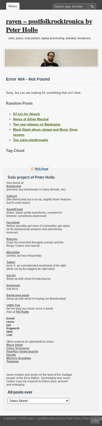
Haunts (11, 355)
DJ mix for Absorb (26, 114)
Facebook (13, 222)
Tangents (12, 361)
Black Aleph (14, 345)
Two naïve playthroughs (30, 140)
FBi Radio (22, 312)
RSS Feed (41, 169)
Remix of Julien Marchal (31, 119)
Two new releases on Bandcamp (36, 124)
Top (96, 420)
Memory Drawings (18, 358)
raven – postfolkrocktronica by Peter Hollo (49, 25)
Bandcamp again (17, 295)
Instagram (13, 285)
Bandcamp (13, 186)
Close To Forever (17, 348)
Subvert (11, 196)
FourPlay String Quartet (22, 351)
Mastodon (13, 252)
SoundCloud (14, 209)
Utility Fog (13, 305)
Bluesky (12, 239)
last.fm (11, 275)
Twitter (10, 262)
